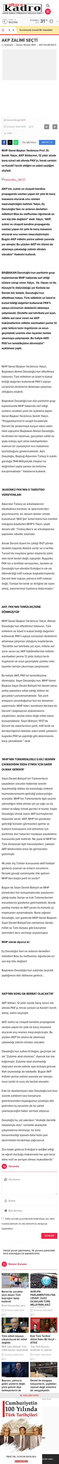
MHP (33, 45)
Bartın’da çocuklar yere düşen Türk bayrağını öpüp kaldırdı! (12, 1296)
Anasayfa (8, 45)
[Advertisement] (29, 99)
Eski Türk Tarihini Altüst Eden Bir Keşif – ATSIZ (43, 1339)
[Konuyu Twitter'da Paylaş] (10, 142)
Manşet (26, 45)
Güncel (19, 45)
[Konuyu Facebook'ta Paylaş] (4, 142)
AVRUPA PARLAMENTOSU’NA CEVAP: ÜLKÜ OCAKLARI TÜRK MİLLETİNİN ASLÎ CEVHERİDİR (42, 1300)
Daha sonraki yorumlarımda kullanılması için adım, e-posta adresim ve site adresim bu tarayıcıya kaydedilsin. (28, 1223)
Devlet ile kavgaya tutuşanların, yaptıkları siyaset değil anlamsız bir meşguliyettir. (43, 1385)
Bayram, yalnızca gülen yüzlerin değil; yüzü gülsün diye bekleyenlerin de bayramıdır (13, 1387)
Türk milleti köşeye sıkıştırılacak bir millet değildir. (14, 1339)
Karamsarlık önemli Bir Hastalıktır (36, 30)
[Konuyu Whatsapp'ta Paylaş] (15, 142)
